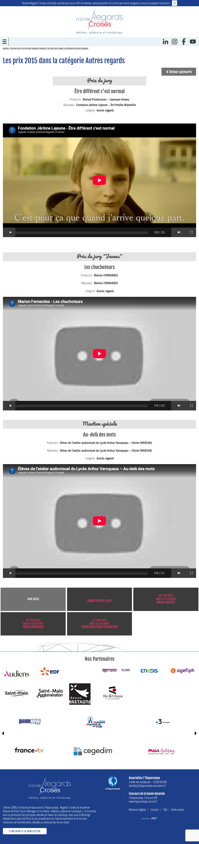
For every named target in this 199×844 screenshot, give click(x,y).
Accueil (6, 48)
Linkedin (165, 41)
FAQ (165, 809)
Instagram (175, 41)
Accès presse (177, 809)
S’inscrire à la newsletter (24, 831)
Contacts (154, 809)
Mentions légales (137, 809)
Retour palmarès (180, 72)
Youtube (193, 41)
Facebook (184, 41)
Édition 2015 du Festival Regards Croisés (28, 48)
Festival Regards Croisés (99, 22)
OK (174, 3)
